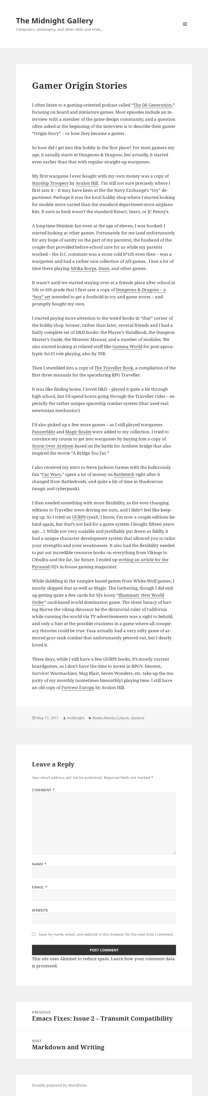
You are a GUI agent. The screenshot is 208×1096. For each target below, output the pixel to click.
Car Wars (51, 474)
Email (39, 887)
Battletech (124, 474)
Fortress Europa (77, 687)
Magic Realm (78, 432)
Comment (43, 789)
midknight (75, 717)
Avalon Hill (87, 183)
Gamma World (127, 346)
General (137, 717)
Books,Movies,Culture (111, 717)
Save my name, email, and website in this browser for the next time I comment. (106, 934)
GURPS (79, 517)
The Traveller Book (113, 368)
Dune (103, 268)
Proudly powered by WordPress (59, 1085)
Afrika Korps (83, 268)
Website (40, 910)
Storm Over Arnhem (53, 446)
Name (39, 864)
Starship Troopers (50, 183)
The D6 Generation (152, 105)
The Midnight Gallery (54, 20)
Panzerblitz (43, 432)
